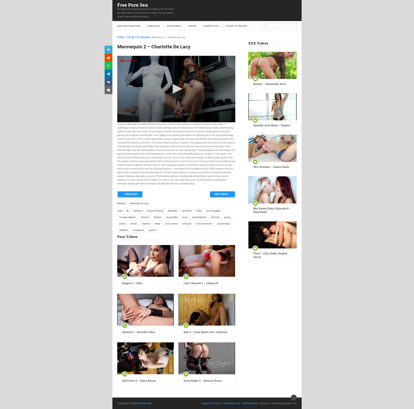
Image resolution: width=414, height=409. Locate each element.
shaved (146, 223)
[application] (176, 89)
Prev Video (131, 194)
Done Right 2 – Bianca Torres (203, 380)
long (184, 217)
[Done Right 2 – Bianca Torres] (207, 358)
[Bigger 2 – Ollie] (145, 261)
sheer (157, 223)
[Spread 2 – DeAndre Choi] (145, 310)
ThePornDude (249, 403)
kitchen (158, 217)
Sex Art (192, 26)
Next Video (221, 194)
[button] (176, 89)
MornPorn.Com (231, 403)
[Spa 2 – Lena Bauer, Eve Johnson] (207, 310)
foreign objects (127, 217)
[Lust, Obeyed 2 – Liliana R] (207, 261)
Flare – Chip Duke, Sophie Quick (270, 255)
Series (133, 223)
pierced (215, 217)
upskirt (152, 230)
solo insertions (204, 223)
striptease (138, 230)
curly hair (187, 210)
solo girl (186, 223)
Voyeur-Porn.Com (211, 403)
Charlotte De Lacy (138, 203)
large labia (172, 217)
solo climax (171, 223)
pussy (122, 223)
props (227, 217)
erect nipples (214, 210)
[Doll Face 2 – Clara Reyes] (145, 358)
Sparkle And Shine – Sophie (271, 125)
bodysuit (138, 210)
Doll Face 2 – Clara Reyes (139, 380)
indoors (145, 217)
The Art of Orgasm (236, 26)
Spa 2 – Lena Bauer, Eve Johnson (205, 332)
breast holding (155, 210)
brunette (172, 210)
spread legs (223, 223)
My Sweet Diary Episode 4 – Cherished (272, 210)
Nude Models (174, 26)
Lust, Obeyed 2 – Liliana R (201, 283)
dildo (199, 210)
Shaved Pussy (211, 26)
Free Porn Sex (132, 5)
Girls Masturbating (128, 26)
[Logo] (129, 60)
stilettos (123, 230)
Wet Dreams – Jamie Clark (271, 167)
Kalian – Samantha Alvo (269, 84)
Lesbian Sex (153, 26)
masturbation (199, 217)
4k (127, 210)
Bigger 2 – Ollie (132, 283)
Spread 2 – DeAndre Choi (138, 332)
